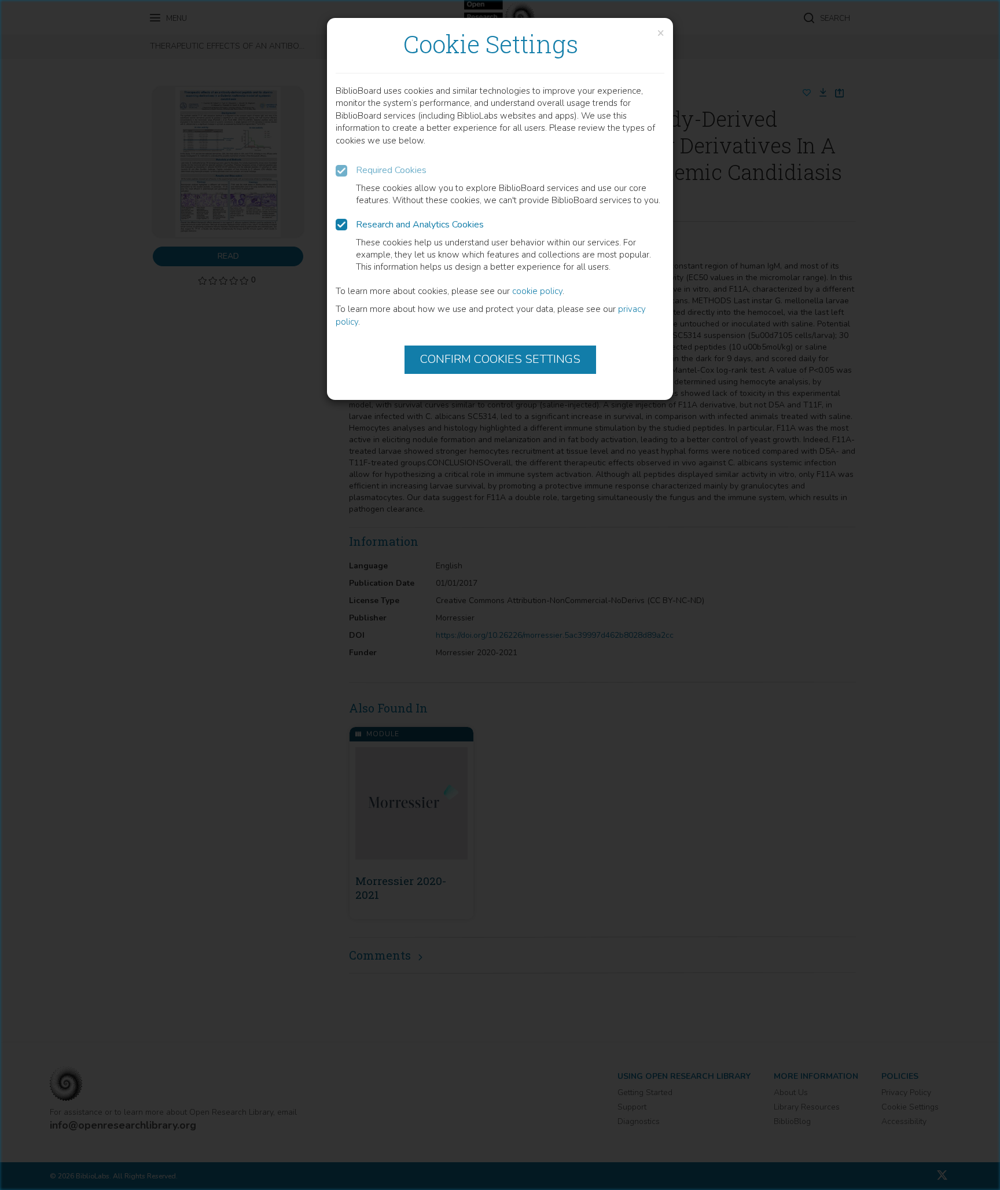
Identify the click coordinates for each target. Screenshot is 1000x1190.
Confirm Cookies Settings (500, 359)
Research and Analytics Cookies (420, 224)
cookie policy (537, 291)
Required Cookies (391, 170)
